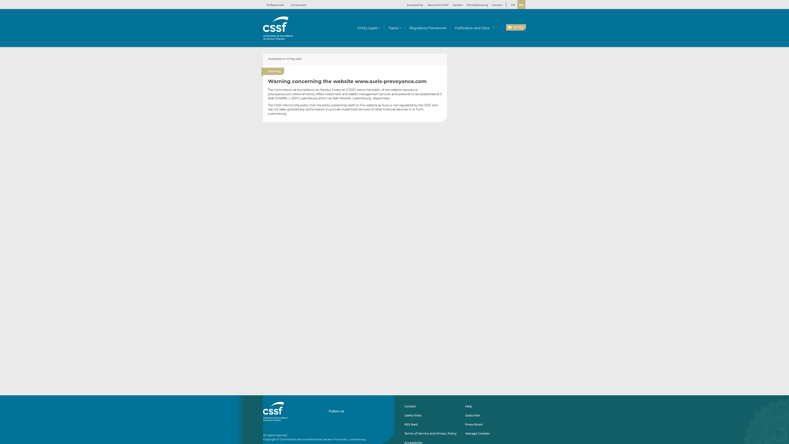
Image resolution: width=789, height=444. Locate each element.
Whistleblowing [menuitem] (477, 5)
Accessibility (415, 5)
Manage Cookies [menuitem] (477, 433)
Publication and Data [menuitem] (472, 28)
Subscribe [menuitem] (472, 415)
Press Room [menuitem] (474, 424)
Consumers (298, 5)
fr (513, 5)
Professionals (275, 5)
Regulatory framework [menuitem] (427, 28)
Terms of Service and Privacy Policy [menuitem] (430, 433)
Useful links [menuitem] (412, 415)
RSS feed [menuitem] (411, 424)
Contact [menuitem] (497, 5)
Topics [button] (393, 28)
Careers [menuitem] (458, 5)
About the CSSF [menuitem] (438, 5)
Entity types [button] (368, 28)
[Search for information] (496, 27)
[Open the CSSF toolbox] (501, 27)
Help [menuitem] (468, 406)
